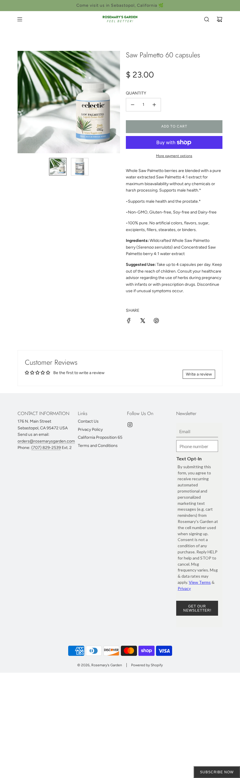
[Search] (206, 19)
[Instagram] (130, 424)
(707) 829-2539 (46, 447)
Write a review (199, 374)
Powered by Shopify (147, 665)
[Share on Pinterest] (156, 321)
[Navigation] (19, 19)
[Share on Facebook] (128, 321)
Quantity (136, 93)
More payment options (174, 156)
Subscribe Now (217, 772)
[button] (25, 102)
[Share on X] (142, 321)
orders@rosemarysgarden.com (46, 441)
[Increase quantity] (154, 104)
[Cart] (219, 19)
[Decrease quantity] (132, 104)
